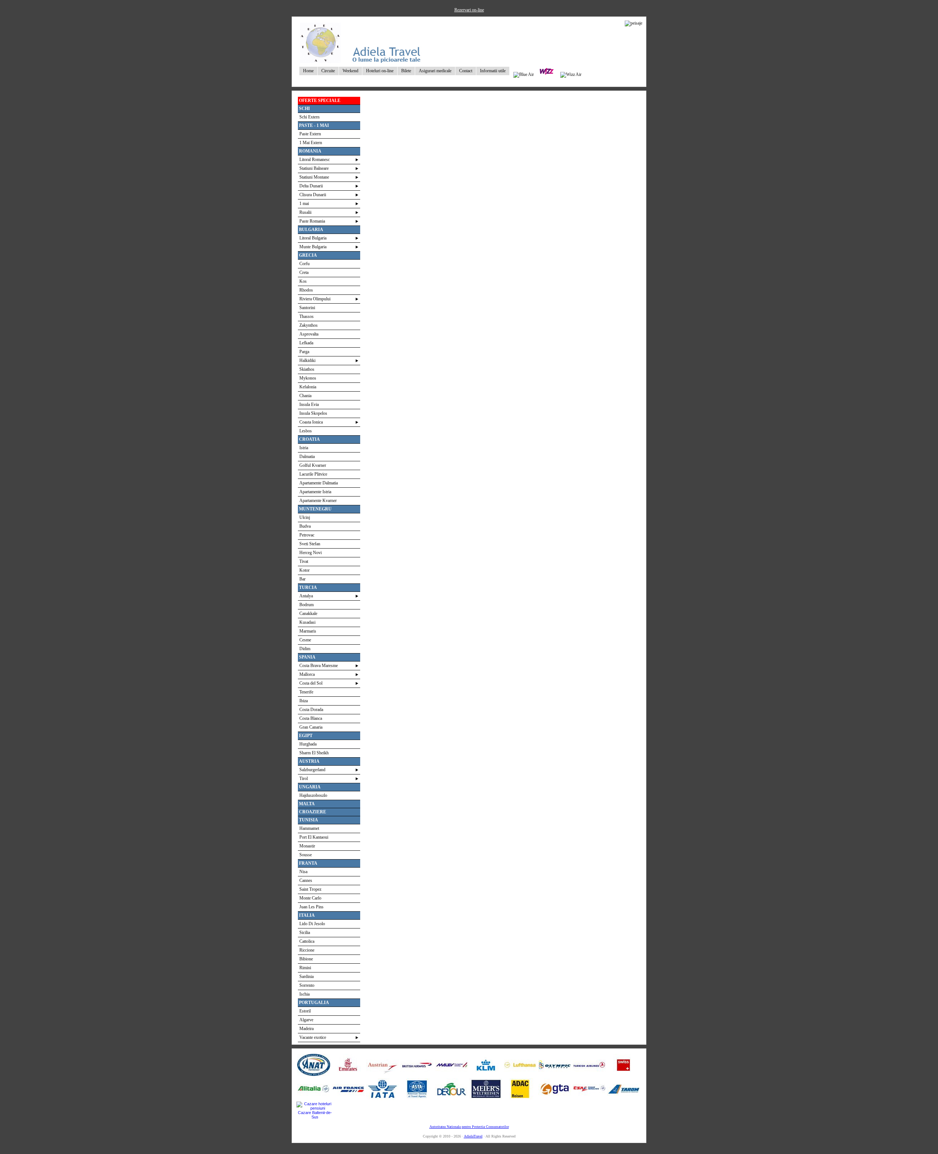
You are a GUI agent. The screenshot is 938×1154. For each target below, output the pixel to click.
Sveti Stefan (309, 543)
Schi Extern (309, 117)
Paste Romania (312, 221)
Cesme (305, 639)
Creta (304, 272)
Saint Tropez (310, 889)
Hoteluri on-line (380, 70)
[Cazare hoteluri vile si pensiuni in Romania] (314, 1108)
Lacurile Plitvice (313, 474)
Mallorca (307, 674)
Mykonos (307, 378)
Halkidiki (307, 360)
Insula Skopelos (313, 413)
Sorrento (306, 985)
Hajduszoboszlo (313, 795)
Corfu (304, 263)
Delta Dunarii (311, 185)
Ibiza (303, 700)
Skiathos (306, 369)
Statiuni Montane (314, 177)
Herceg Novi (310, 552)
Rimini (305, 967)
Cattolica (306, 941)
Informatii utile (493, 70)
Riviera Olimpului (314, 298)
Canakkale (308, 613)
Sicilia (304, 932)
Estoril (305, 1011)
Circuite (328, 70)
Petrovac (306, 535)
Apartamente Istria (315, 491)
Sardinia (306, 976)
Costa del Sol (310, 683)
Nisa (303, 871)
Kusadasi (307, 622)
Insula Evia (309, 404)
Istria (303, 447)
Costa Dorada (311, 709)
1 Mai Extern (310, 142)
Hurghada (308, 744)
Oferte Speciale (319, 100)
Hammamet (309, 828)
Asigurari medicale (435, 70)
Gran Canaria (310, 727)
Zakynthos (308, 325)
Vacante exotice (312, 1037)
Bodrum (306, 604)
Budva (305, 526)
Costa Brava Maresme (318, 665)
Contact (465, 70)
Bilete (406, 70)
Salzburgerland (312, 769)
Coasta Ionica (311, 422)
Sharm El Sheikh (314, 752)
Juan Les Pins (311, 906)
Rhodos (306, 290)
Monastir (307, 846)
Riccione (306, 950)
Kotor (304, 570)
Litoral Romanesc (314, 159)
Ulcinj (304, 517)
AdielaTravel (473, 1136)
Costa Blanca (310, 718)
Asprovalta (308, 334)
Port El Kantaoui (313, 837)
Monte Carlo (310, 898)
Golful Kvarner (312, 465)
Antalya (306, 595)
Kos (303, 281)
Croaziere (312, 811)
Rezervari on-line (469, 9)
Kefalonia (307, 386)
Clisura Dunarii (312, 194)
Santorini (307, 307)
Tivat (303, 561)
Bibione (306, 958)
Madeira (306, 1028)
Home (308, 70)
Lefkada (306, 342)
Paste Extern (310, 133)
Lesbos (305, 430)
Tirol (303, 778)
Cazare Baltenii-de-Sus (315, 1114)
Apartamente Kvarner (318, 500)
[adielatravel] (360, 61)
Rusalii (305, 212)
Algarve (306, 1019)
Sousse (305, 854)
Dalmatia (307, 456)
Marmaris (307, 631)
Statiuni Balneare (314, 168)
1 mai (304, 203)
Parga (304, 351)
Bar (302, 579)
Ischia (304, 994)
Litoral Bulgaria (312, 238)
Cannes (305, 880)
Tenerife (306, 692)
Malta (307, 803)
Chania (305, 395)
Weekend (350, 70)
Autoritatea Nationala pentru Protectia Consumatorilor (469, 1127)
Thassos (306, 316)
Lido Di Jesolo (312, 923)
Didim (304, 648)
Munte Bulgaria (312, 246)
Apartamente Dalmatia (318, 483)
